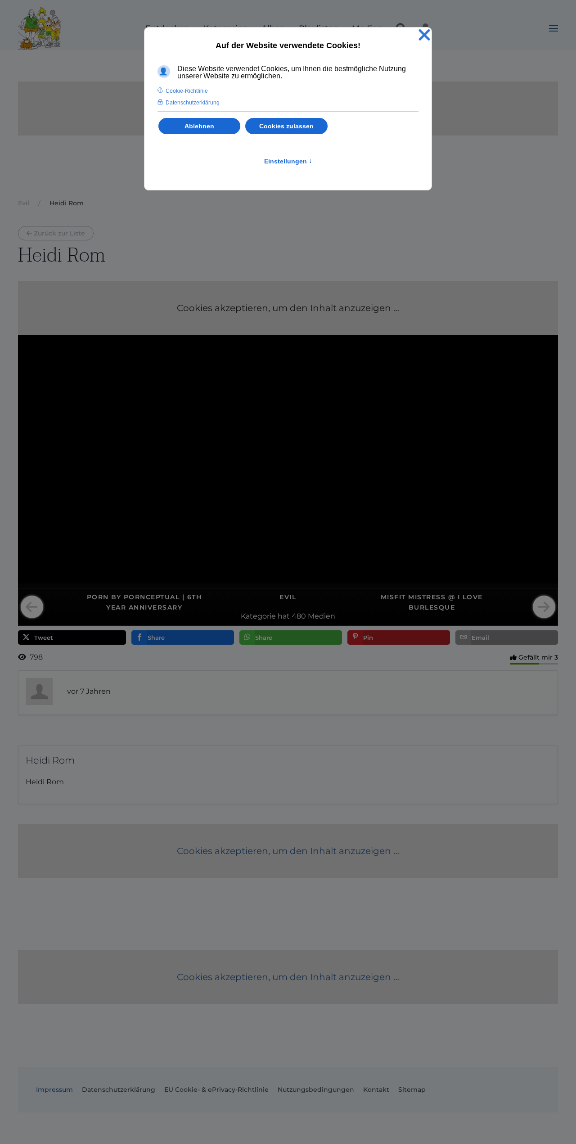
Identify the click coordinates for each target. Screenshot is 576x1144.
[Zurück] (32, 607)
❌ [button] (424, 35)
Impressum (54, 1089)
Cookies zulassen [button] (286, 126)
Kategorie (258, 616)
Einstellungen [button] (288, 161)
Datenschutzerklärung (118, 1089)
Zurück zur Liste (59, 233)
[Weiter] (544, 607)
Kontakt (376, 1089)
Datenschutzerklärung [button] (193, 102)
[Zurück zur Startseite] (39, 28)
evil (287, 597)
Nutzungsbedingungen (316, 1089)
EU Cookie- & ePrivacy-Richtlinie (216, 1089)
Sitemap (412, 1089)
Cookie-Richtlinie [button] (187, 91)
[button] (553, 28)
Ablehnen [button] (199, 126)
